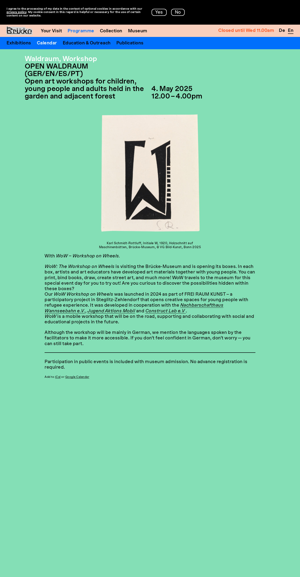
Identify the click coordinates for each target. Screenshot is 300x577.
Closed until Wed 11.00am (246, 31)
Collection (111, 31)
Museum (137, 31)
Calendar (47, 43)
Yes (159, 12)
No (178, 12)
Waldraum (42, 59)
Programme (81, 31)
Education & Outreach (87, 43)
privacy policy (16, 12)
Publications (130, 43)
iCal (58, 377)
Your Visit (51, 31)
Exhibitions (19, 43)
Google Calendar (77, 377)
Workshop (80, 59)
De (282, 31)
